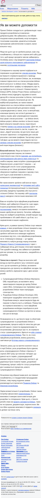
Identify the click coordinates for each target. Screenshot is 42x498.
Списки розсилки (21, 461)
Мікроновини (12, 9)
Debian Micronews (7, 469)
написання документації (10, 185)
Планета (24, 9)
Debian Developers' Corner (10, 11)
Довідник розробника (9, 386)
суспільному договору (16, 65)
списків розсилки (29, 73)
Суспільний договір (7, 441)
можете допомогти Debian (24, 402)
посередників (5, 209)
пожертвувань (24, 394)
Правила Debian (30, 383)
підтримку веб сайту (31, 185)
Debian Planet (5, 471)
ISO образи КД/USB (22, 445)
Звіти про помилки (22, 459)
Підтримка (19, 451)
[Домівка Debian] (3, 3)
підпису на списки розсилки (19, 127)
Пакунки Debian (21, 449)
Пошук (3, 465)
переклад (4, 188)
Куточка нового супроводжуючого (26, 340)
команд (3, 228)
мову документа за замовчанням (21, 428)
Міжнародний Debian (23, 453)
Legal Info (4, 449)
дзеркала (37, 407)
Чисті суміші (20, 447)
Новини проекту (6, 453)
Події (2, 455)
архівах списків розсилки (10, 143)
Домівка (3, 436)
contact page (10, 477)
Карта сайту (5, 463)
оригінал (4, 18)
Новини (3, 451)
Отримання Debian (22, 439)
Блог (2, 9)
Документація (5, 457)
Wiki (33, 9)
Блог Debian (5, 467)
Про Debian (5, 439)
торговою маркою (23, 490)
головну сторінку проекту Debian (22, 418)
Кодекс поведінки (6, 443)
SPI (21, 486)
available (4, 479)
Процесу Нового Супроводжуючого (15, 244)
